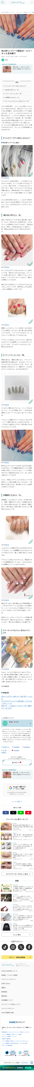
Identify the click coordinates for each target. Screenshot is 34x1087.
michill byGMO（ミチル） (7, 12)
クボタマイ (30, 830)
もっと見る (17, 935)
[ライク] (32, 1)
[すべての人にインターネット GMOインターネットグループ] (14, 1062)
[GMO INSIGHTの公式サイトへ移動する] (17, 1021)
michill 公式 (28, 891)
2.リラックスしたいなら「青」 (13, 93)
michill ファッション (28, 930)
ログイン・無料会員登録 (17, 957)
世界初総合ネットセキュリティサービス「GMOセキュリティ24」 (16, 1032)
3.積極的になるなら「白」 (12, 97)
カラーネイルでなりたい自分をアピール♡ (17, 101)
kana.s (31, 859)
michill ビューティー (28, 839)
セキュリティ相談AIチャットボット (9, 1036)
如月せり (31, 910)
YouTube (16, 750)
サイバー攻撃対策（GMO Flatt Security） (10, 1043)
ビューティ (19, 12)
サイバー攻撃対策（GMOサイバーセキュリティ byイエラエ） (15, 1041)
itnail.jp (6, 178)
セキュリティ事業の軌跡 (7, 1045)
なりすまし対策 (23, 1043)
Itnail (6, 60)
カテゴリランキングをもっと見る (17, 874)
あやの (31, 849)
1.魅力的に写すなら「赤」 (12, 90)
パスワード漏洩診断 (6, 1034)
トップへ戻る (16, 801)
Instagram (27, 747)
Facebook (16, 747)
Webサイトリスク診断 (16, 1034)
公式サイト (6, 747)
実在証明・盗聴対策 (6, 1038)
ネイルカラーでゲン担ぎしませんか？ (16, 86)
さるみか (31, 868)
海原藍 (31, 901)
